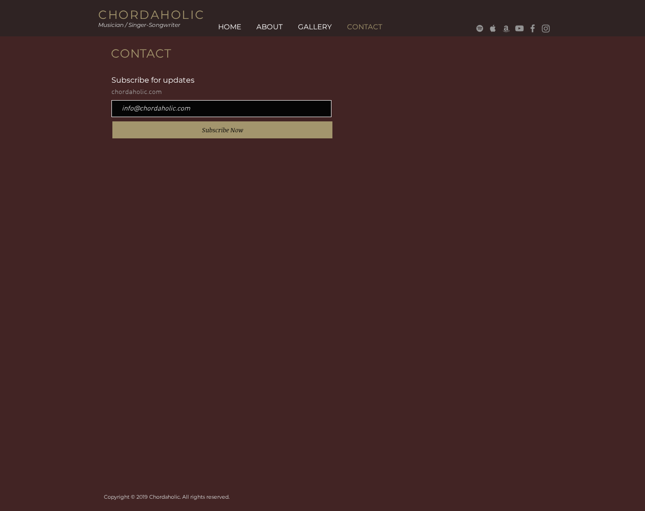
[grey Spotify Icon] (480, 28)
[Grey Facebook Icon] (532, 28)
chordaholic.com (136, 92)
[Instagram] (546, 28)
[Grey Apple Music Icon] (493, 28)
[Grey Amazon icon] (506, 28)
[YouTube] (519, 28)
